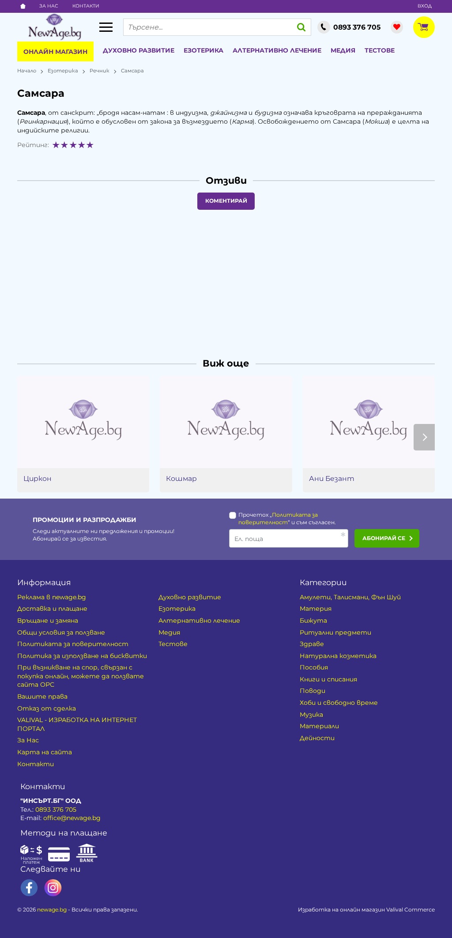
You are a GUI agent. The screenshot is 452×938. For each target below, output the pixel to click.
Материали (319, 726)
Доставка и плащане (52, 609)
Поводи (312, 691)
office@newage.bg (72, 818)
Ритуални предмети (335, 632)
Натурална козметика (338, 656)
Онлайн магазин (55, 52)
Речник (99, 71)
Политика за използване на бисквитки (82, 656)
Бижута (313, 620)
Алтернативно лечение (277, 50)
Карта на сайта (44, 752)
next (424, 437)
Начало (26, 71)
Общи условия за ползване (61, 632)
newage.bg (52, 909)
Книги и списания (328, 679)
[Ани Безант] (369, 422)
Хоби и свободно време (339, 703)
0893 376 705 (55, 809)
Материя (315, 609)
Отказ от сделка (46, 708)
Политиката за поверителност (72, 644)
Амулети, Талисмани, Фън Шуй (350, 597)
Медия (343, 50)
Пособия (314, 667)
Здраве (312, 644)
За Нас (48, 6)
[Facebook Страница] (29, 887)
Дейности (317, 738)
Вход (425, 6)
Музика (311, 715)
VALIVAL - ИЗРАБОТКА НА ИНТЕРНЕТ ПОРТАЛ (77, 724)
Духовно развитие (138, 50)
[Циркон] (83, 422)
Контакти (85, 6)
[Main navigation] (106, 27)
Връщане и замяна (47, 620)
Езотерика (203, 50)
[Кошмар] (226, 422)
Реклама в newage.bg (51, 597)
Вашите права (42, 696)
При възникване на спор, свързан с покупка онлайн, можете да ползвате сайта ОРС (80, 675)
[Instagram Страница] (53, 887)
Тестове (380, 50)
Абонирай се (383, 538)
